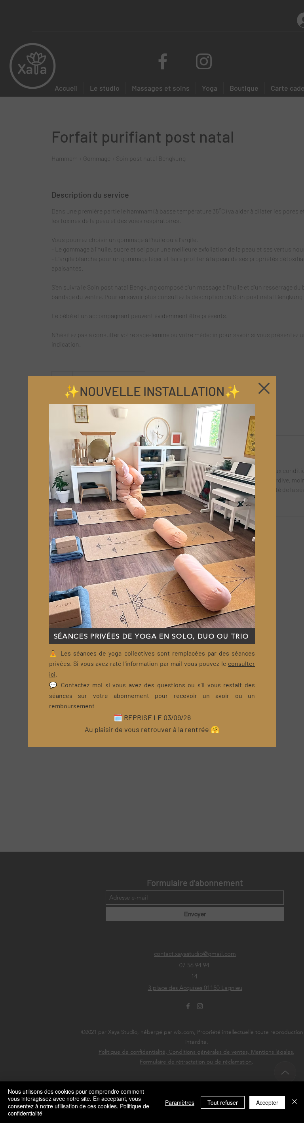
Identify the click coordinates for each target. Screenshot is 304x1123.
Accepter (267, 1102)
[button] (264, 388)
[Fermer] (294, 1102)
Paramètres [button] (179, 1102)
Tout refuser (222, 1102)
